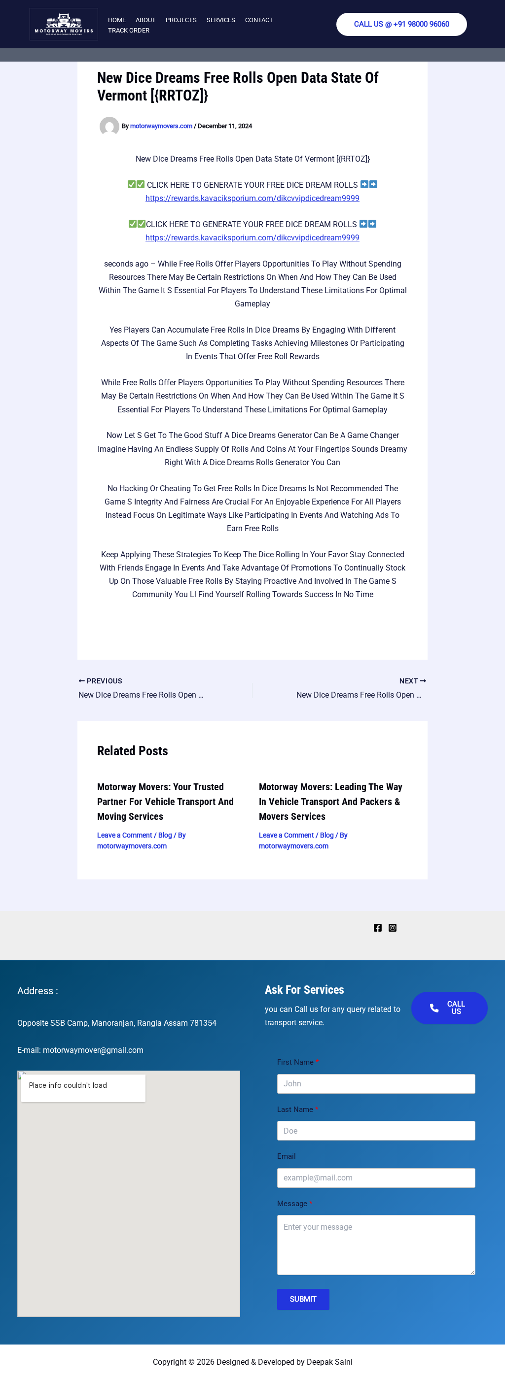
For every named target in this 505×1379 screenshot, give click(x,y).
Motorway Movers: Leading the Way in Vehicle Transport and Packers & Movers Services (330, 801)
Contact (259, 20)
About (146, 20)
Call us (456, 1008)
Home (117, 20)
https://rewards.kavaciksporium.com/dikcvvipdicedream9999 (252, 198)
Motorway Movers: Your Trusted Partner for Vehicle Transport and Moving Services (165, 801)
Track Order (128, 30)
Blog (165, 835)
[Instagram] (392, 927)
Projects (181, 20)
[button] (401, 24)
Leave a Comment (124, 835)
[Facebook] (377, 927)
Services (221, 20)
